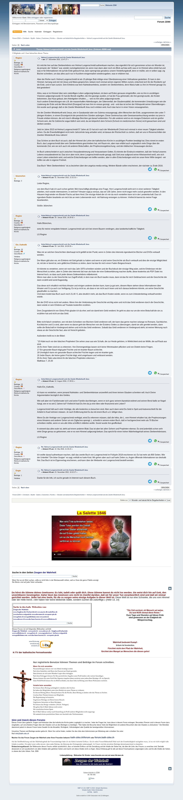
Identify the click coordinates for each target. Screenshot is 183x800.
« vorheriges (158, 42)
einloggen (35, 18)
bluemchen (20, 176)
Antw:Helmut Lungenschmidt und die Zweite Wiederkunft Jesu (65, 175)
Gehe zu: (124, 500)
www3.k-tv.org (34, 641)
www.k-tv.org (34, 643)
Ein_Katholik (21, 245)
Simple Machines (101, 788)
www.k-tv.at (35, 646)
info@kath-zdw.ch (22, 733)
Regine (19, 58)
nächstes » (167, 42)
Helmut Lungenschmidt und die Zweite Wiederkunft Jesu (63, 57)
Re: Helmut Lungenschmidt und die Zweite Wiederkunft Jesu (64, 447)
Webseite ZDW (111, 5)
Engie (18, 470)
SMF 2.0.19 (81, 788)
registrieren (48, 18)
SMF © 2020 (90, 788)
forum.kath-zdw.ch (104, 737)
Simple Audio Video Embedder (92, 790)
